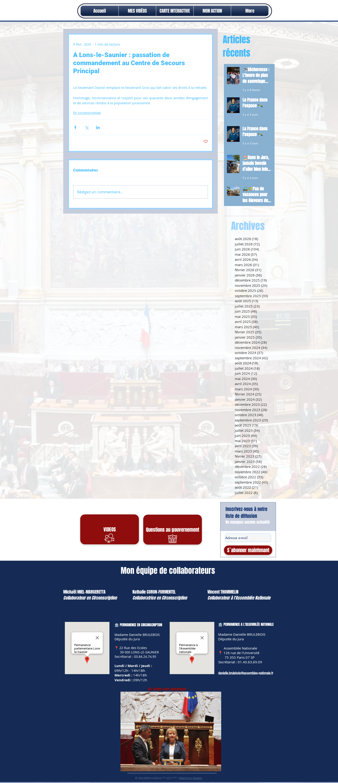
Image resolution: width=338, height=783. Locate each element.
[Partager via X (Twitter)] (86, 127)
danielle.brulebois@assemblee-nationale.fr (245, 673)
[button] (212, 11)
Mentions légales (190, 778)
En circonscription (87, 112)
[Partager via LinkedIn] (98, 127)
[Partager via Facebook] (75, 127)
